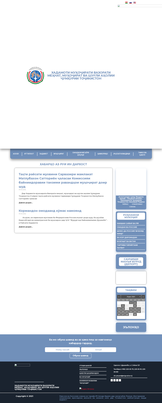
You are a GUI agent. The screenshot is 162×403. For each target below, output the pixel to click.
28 (127, 314)
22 (131, 311)
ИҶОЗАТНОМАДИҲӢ (121, 154)
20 (123, 311)
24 (139, 311)
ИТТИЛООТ (29, 154)
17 (139, 308)
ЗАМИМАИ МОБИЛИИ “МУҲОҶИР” (88, 382)
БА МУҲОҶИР (84, 377)
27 (123, 314)
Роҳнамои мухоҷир (131, 216)
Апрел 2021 (131, 296)
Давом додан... (26, 203)
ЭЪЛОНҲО (83, 369)
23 (135, 311)
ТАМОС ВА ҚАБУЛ (142, 154)
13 (123, 308)
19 (119, 311)
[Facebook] (114, 380)
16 (135, 308)
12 (119, 308)
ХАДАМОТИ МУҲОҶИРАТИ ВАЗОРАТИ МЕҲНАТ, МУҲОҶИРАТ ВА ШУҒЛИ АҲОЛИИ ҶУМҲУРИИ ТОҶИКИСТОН (81, 75)
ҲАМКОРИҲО (102, 154)
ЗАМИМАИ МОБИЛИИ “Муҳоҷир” (135, 277)
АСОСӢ (16, 154)
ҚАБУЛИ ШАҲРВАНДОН (89, 373)
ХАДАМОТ (44, 154)
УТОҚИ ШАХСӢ (85, 365)
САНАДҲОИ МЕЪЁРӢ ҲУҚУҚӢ (80, 154)
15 (131, 308)
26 (119, 314)
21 (127, 311)
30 (135, 314)
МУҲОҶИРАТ (59, 154)
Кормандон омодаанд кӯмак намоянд (50, 210)
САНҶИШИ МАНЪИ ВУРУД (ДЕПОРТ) (131, 262)
